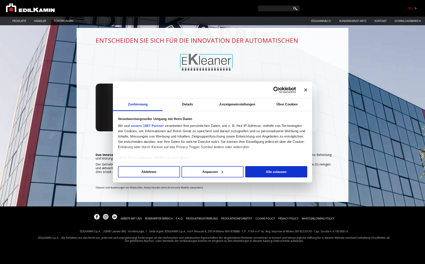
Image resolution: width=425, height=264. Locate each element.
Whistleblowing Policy (318, 218)
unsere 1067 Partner (147, 126)
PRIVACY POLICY (288, 218)
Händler (40, 21)
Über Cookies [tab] (287, 104)
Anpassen (210, 172)
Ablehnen (148, 172)
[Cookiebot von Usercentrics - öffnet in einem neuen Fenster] (276, 90)
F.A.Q (179, 218)
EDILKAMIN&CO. (321, 21)
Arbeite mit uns (131, 218)
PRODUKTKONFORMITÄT (236, 218)
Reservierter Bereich (159, 218)
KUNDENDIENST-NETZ (353, 21)
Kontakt (381, 21)
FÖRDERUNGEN (63, 21)
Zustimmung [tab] (138, 104)
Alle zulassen (276, 172)
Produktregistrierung (202, 218)
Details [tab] (187, 104)
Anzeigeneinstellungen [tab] (237, 104)
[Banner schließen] (305, 89)
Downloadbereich (408, 21)
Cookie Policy (265, 218)
